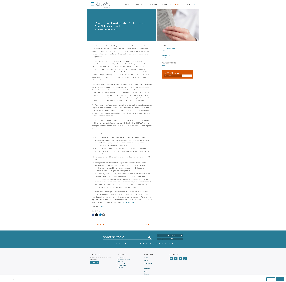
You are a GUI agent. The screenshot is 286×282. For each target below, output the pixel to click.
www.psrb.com (128, 202)
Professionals (140, 4)
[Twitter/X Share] (96, 214)
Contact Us (94, 262)
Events (164, 57)
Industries (166, 4)
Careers (146, 274)
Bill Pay (146, 258)
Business (165, 65)
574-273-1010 (120, 267)
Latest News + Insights (169, 48)
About (128, 4)
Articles (104, 20)
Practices (154, 4)
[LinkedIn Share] (100, 214)
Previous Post (98, 224)
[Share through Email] (103, 214)
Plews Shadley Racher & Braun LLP (107, 29)
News (177, 4)
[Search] (195, 4)
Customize (271, 279)
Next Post (148, 224)
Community (166, 55)
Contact (186, 4)
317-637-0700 (120, 261)
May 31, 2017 (97, 20)
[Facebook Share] (93, 214)
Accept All (280, 279)
